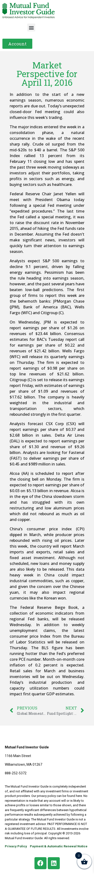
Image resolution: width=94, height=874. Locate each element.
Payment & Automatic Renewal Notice (58, 846)
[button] (31, 27)
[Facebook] (40, 863)
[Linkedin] (54, 863)
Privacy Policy (16, 846)
